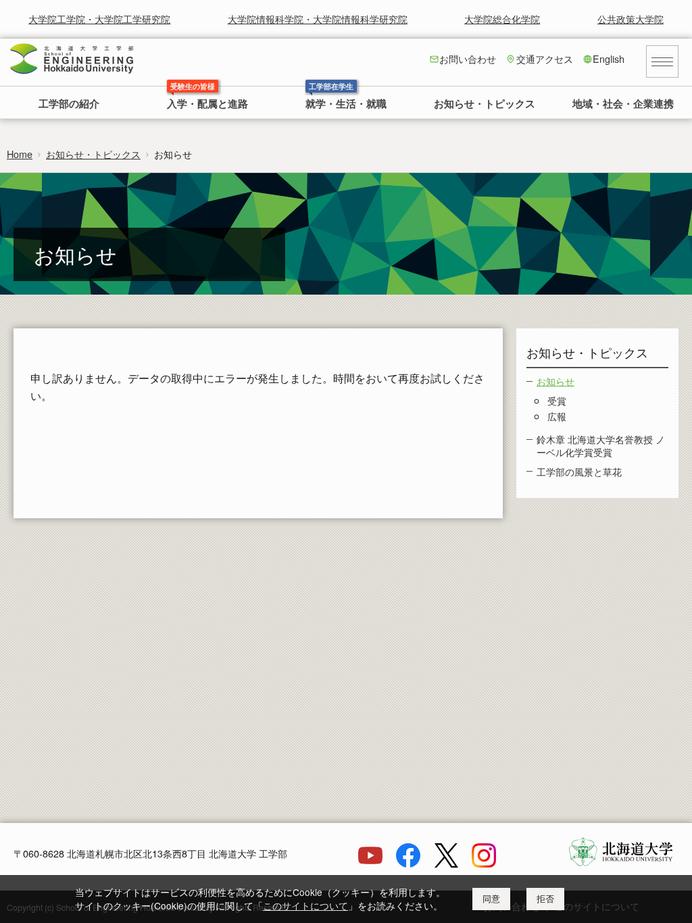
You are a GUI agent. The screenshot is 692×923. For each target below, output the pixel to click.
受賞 (556, 400)
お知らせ (555, 381)
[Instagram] (484, 863)
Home (19, 154)
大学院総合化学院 (502, 18)
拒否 (545, 899)
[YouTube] (370, 863)
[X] (446, 863)
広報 (556, 416)
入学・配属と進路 (207, 105)
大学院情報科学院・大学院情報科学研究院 (317, 18)
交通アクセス (544, 58)
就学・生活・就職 (346, 105)
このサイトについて (305, 905)
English (608, 58)
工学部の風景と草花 (579, 471)
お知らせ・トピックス (484, 105)
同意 (491, 899)
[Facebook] (408, 863)
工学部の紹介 (69, 105)
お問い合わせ (467, 58)
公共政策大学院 (630, 18)
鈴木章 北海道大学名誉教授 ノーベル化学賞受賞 (601, 445)
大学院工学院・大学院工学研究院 (99, 18)
